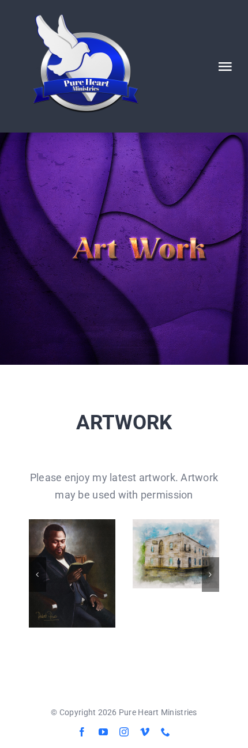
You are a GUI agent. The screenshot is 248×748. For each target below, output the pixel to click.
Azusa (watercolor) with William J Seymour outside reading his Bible (175, 554)
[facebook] (82, 731)
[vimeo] (144, 731)
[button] (37, 574)
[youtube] (103, 731)
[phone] (165, 731)
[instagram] (124, 731)
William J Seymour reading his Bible (71, 573)
